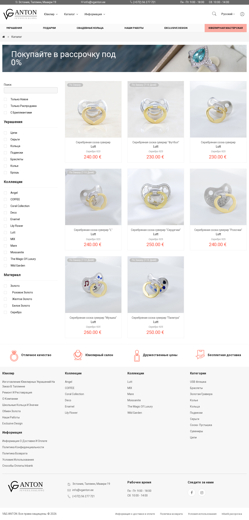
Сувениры (196, 431)
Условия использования (18, 459)
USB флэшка (198, 381)
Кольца (15, 146)
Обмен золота (11, 411)
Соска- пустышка (201, 425)
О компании (10, 398)
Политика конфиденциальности (23, 447)
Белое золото (20, 305)
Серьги (15, 139)
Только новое (19, 99)
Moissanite (17, 252)
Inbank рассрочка (232, 514)
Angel (14, 192)
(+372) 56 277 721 (144, 2)
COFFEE (15, 199)
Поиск (7, 84)
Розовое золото (22, 292)
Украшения (14, 27)
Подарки (49, 27)
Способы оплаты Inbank (17, 465)
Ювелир (49, 14)
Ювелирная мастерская (226, 27)
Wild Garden (18, 265)
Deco (14, 212)
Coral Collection (20, 206)
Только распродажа (24, 106)
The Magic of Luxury (23, 259)
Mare (14, 245)
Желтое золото (21, 299)
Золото (15, 285)
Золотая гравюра (201, 394)
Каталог (70, 14)
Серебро (16, 312)
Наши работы (134, 27)
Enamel (15, 219)
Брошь (15, 172)
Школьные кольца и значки (20, 404)
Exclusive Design (176, 27)
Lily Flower (17, 225)
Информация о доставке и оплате (24, 441)
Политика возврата (14, 453)
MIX (13, 239)
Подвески (17, 152)
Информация (93, 14)
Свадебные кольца (90, 27)
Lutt (13, 232)
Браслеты (17, 159)
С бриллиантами (21, 112)
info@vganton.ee (94, 2)
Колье (14, 166)
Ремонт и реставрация (17, 392)
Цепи (14, 132)
